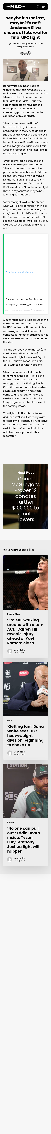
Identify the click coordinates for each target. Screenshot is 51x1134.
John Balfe (25, 52)
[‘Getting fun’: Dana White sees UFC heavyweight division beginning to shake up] (25, 711)
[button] (43, 6)
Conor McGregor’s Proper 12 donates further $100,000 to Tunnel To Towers (25, 496)
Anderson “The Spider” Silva (34, 310)
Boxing (10, 614)
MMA (17, 614)
